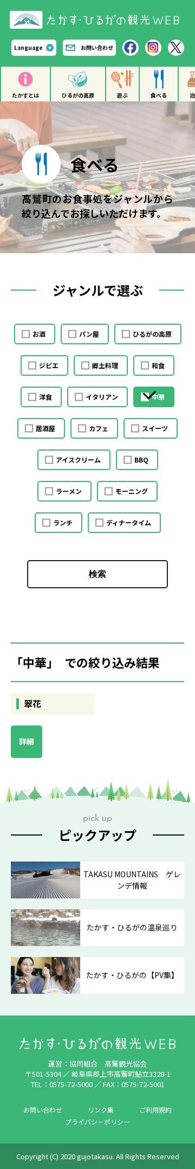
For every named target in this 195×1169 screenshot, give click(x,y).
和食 (158, 365)
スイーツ (155, 428)
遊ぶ (122, 95)
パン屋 (89, 333)
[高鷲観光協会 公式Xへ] (176, 48)
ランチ (63, 522)
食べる (159, 95)
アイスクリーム (78, 459)
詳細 (26, 741)
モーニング (131, 491)
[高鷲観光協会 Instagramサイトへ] (153, 48)
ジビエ (48, 365)
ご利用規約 (155, 1109)
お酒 (39, 333)
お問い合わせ (97, 47)
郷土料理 (105, 365)
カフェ (98, 428)
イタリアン (102, 396)
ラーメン (69, 491)
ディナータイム (128, 522)
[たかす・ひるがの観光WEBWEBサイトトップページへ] (97, 15)
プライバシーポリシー (97, 1121)
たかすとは (25, 95)
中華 (158, 396)
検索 (97, 574)
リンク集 (101, 1109)
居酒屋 (45, 428)
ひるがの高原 (78, 95)
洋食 (45, 396)
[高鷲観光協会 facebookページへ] (130, 48)
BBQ (141, 459)
